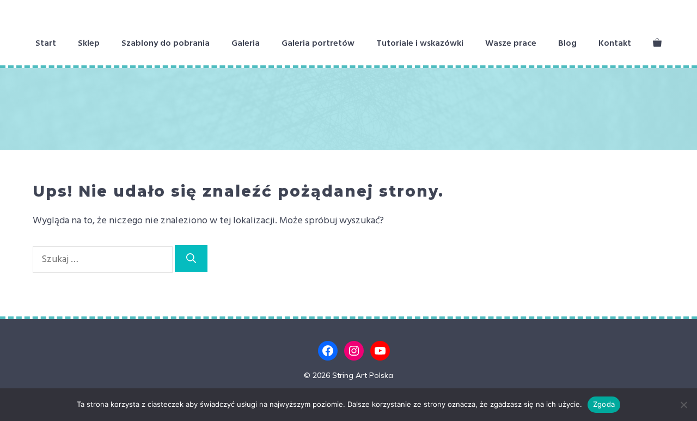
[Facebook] (328, 351)
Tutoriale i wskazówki (419, 43)
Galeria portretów (318, 43)
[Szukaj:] (104, 259)
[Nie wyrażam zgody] (683, 404)
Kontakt (614, 43)
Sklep (89, 43)
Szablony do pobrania (165, 43)
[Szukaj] (191, 258)
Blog (567, 43)
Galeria (245, 43)
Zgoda (604, 404)
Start (45, 43)
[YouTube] (380, 351)
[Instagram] (354, 351)
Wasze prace (510, 43)
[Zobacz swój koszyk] (657, 43)
